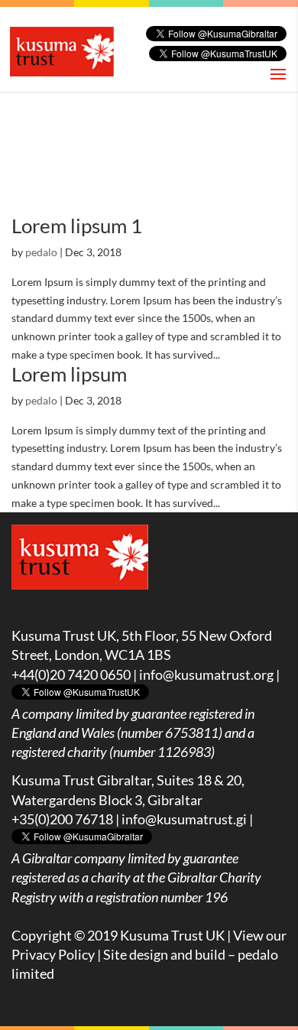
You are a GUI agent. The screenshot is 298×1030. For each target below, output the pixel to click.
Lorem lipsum (69, 374)
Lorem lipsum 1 (76, 225)
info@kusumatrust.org (206, 674)
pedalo (41, 251)
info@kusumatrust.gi (184, 819)
